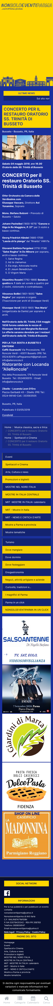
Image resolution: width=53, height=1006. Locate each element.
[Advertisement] (26, 44)
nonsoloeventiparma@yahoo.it (18, 913)
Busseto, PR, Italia (12, 403)
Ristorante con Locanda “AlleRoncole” (25, 367)
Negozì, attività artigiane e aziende (24, 579)
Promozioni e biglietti (17, 479)
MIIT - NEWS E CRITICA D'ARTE (23, 517)
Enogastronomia (14, 572)
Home (6, 1002)
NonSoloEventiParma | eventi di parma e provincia (26, 8)
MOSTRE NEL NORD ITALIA (20, 486)
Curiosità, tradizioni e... (18, 587)
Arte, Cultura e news (16, 472)
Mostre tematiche (15, 532)
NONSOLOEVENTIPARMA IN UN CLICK (26, 609)
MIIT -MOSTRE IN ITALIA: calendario (25, 502)
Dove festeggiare (15, 564)
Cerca (46, 1002)
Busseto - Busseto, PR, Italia (18, 131)
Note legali (9, 932)
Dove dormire (13, 557)
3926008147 (19, 925)
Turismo (9, 542)
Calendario (33, 1002)
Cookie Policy (38, 932)
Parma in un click (14, 602)
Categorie (19, 1002)
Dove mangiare (13, 549)
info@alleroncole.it (12, 360)
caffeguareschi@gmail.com (31, 356)
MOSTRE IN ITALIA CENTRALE (22, 494)
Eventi (8, 456)
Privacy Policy (23, 932)
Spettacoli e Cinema (16, 464)
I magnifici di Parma (16, 594)
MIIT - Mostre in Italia (17, 509)
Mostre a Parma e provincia (20, 524)
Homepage (9, 942)
